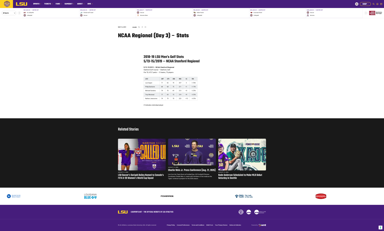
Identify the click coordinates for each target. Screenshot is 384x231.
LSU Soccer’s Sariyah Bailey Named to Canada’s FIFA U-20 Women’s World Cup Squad (141, 176)
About (80, 3)
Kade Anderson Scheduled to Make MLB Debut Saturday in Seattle (240, 176)
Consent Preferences (183, 225)
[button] (19, 12)
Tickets (47, 3)
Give (89, 3)
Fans (58, 3)
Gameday (68, 3)
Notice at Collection (235, 225)
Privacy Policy (171, 225)
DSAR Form (209, 225)
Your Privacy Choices (221, 225)
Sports (36, 3)
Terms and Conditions (198, 225)
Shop (366, 4)
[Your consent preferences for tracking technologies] (380, 227)
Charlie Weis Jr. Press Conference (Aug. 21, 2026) (192, 170)
